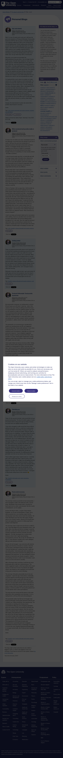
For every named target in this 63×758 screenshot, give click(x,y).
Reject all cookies (31, 391)
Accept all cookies (16, 391)
